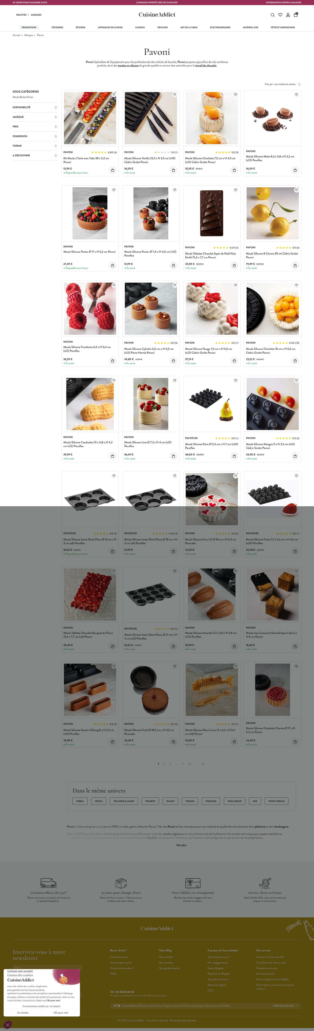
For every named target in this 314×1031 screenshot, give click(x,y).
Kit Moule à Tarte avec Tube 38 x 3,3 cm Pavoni (86, 160)
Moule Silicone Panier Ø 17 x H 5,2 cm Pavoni (89, 252)
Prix (15, 127)
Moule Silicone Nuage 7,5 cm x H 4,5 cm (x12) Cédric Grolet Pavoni (208, 351)
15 (189, 764)
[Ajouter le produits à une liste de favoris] (114, 94)
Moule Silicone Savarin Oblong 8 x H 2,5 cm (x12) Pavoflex (88, 732)
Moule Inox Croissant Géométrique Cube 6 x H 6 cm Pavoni (271, 635)
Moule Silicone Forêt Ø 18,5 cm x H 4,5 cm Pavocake (149, 732)
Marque (18, 117)
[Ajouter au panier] (112, 170)
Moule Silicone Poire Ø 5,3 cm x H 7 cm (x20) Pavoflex (211, 446)
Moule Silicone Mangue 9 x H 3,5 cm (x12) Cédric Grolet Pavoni (270, 446)
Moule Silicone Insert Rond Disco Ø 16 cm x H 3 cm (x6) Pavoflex (89, 541)
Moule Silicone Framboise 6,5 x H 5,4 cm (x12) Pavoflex (87, 349)
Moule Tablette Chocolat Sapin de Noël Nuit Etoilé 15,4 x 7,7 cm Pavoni (210, 256)
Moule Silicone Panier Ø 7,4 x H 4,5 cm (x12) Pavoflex (150, 254)
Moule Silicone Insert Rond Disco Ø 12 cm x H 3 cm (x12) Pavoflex (150, 637)
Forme (17, 146)
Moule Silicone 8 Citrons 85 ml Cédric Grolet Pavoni (272, 256)
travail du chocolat (205, 66)
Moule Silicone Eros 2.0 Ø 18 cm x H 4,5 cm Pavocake (210, 541)
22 (203, 764)
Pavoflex (152, 838)
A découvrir (21, 155)
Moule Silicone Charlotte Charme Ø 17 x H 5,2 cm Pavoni (270, 730)
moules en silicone (128, 66)
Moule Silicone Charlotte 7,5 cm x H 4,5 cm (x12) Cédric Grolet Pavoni (210, 160)
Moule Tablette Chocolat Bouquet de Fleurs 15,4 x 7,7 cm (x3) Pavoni (88, 635)
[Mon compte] (288, 15)
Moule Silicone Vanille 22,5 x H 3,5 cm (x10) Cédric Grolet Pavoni (149, 160)
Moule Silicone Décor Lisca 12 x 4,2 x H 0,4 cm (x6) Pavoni (210, 732)
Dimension (20, 136)
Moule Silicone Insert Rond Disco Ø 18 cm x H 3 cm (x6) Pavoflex (150, 541)
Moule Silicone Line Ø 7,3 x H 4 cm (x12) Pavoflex (148, 444)
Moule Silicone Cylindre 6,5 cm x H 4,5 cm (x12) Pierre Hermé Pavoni (149, 351)
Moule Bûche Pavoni (23, 97)
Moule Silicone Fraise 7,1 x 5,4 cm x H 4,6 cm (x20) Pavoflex (272, 541)
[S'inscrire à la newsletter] (80, 967)
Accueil (16, 35)
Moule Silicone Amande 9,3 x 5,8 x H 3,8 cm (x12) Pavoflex (211, 635)
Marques (28, 35)
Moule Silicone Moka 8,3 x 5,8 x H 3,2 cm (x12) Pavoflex (270, 158)
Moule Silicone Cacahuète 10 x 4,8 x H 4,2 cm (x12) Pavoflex (87, 444)
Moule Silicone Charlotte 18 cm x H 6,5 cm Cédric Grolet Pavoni (270, 351)
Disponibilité (21, 107)
